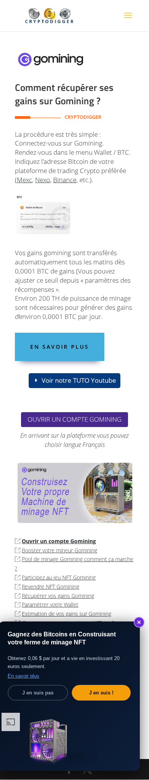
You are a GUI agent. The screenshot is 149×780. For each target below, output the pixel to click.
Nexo (42, 179)
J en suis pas (37, 693)
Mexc (24, 179)
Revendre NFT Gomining (50, 586)
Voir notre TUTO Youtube (79, 380)
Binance (64, 179)
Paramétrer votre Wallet (50, 604)
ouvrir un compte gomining (74, 419)
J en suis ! (101, 693)
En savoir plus (59, 346)
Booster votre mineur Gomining (59, 550)
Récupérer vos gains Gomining (58, 595)
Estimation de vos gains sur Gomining (66, 613)
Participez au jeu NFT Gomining (59, 577)
